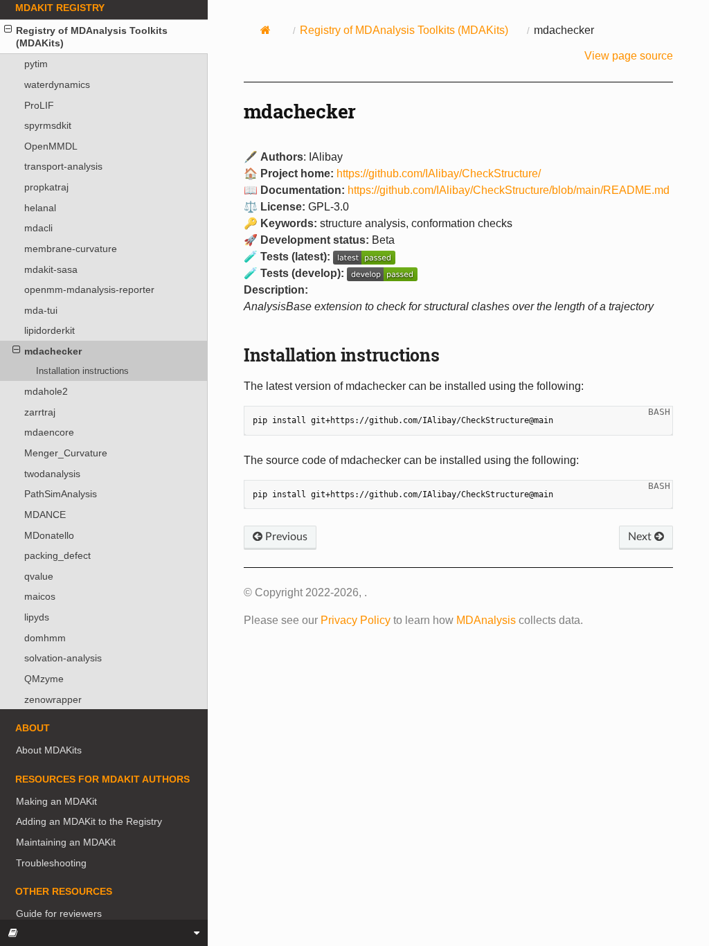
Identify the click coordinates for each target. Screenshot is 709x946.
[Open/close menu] (8, 29)
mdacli (38, 227)
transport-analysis (63, 166)
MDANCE (45, 514)
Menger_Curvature (65, 452)
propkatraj (46, 187)
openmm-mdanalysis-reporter (89, 289)
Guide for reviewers (59, 913)
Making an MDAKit (56, 801)
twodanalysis (52, 473)
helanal (40, 207)
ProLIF (39, 105)
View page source (628, 56)
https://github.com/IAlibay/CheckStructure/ (438, 173)
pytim (36, 63)
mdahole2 (46, 391)
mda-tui (40, 310)
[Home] (266, 29)
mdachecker (53, 351)
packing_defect (57, 555)
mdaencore (49, 432)
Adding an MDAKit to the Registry (89, 821)
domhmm (45, 637)
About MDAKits (49, 750)
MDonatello (49, 535)
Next (641, 536)
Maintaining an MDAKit (66, 842)
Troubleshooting (51, 862)
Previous (284, 536)
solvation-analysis (63, 657)
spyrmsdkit (47, 125)
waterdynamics (57, 84)
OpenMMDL (51, 146)
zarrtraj (39, 412)
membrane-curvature (70, 248)
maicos (39, 596)
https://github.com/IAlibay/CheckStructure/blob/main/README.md (509, 190)
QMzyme (44, 678)
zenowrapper (53, 699)
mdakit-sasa (51, 269)
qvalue (38, 576)
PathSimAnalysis (60, 493)
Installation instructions (82, 371)
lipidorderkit (49, 330)
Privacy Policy (356, 620)
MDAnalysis (486, 620)
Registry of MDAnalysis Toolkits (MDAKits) (92, 36)
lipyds (36, 617)
